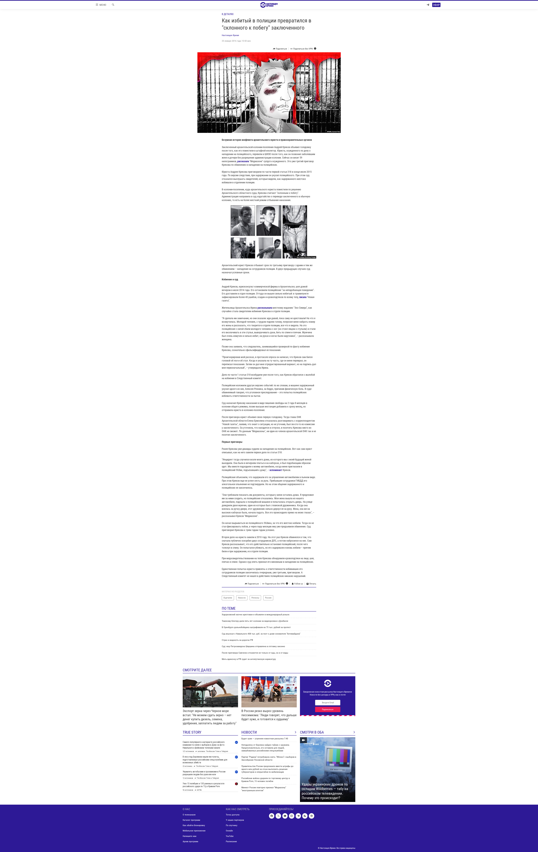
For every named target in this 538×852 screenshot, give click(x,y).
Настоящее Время (230, 35)
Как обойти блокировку (194, 825)
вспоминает (276, 470)
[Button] (280, 49)
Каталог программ (191, 820)
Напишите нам (189, 836)
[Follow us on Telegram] (298, 816)
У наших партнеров (235, 820)
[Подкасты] (311, 816)
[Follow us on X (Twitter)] (278, 816)
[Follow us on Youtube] (285, 816)
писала (302, 297)
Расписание (231, 841)
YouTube (230, 836)
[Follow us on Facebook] (271, 816)
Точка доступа (232, 814)
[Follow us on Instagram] (291, 816)
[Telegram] (428, 5)
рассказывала (265, 307)
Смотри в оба (312, 732)
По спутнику (231, 825)
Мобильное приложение (194, 830)
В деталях (228, 14)
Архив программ (190, 841)
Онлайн (229, 830)
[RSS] (305, 816)
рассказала (243, 161)
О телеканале (189, 814)
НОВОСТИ (249, 732)
